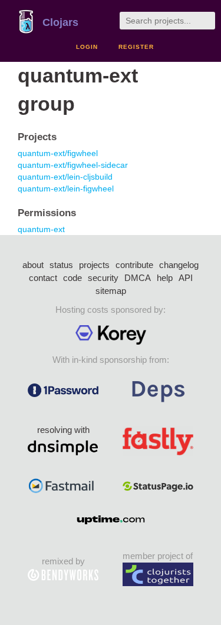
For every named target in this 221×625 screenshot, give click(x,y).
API (186, 278)
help (165, 278)
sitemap (110, 291)
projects (94, 265)
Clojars (60, 22)
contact (43, 278)
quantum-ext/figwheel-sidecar (73, 165)
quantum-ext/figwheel (58, 153)
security (103, 278)
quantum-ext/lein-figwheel (66, 188)
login (87, 47)
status (61, 265)
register (136, 47)
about (33, 265)
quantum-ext (41, 229)
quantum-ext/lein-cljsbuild (65, 176)
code (72, 278)
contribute (134, 265)
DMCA (137, 278)
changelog (179, 265)
